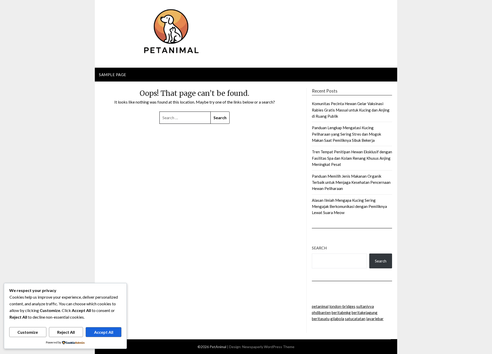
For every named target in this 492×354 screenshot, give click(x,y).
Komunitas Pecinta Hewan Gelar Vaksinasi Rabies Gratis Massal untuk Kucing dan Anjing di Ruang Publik (350, 109)
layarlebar (375, 318)
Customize (27, 332)
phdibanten (321, 312)
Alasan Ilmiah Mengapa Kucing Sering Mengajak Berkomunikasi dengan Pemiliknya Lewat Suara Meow (349, 206)
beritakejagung (364, 312)
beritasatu (321, 318)
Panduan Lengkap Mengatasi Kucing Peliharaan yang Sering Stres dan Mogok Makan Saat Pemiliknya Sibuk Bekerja (346, 134)
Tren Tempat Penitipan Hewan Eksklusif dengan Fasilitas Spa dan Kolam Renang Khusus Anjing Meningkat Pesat (352, 158)
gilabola (337, 318)
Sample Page (112, 74)
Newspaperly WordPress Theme (268, 347)
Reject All (66, 332)
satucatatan (355, 318)
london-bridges (342, 306)
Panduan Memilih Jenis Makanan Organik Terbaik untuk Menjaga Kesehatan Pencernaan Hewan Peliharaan (351, 182)
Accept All (103, 332)
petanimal (320, 306)
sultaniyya (365, 306)
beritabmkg (341, 312)
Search (319, 248)
